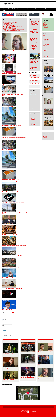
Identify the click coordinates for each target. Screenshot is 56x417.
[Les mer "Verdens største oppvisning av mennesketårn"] (48, 111)
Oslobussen (45, 136)
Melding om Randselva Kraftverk (46, 54)
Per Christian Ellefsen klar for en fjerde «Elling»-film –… (9, 354)
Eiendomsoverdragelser (44, 8)
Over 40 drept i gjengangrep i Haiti (8, 106)
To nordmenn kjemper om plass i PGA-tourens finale (12, 288)
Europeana (44, 50)
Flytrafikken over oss (46, 44)
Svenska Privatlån (45, 27)
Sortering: (3, 323)
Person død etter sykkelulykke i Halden (34, 49)
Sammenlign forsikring (46, 39)
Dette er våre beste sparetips (8, 329)
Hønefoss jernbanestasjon (47, 138)
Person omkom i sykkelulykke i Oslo (33, 46)
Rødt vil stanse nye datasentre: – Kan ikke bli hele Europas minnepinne (48, 75)
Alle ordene (4, 319)
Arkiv (6, 8)
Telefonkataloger (33, 8)
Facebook (31, 96)
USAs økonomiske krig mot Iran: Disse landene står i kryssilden (14, 224)
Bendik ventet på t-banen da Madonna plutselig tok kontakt (34, 81)
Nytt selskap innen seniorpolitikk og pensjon (33, 39)
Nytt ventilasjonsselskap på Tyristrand (34, 51)
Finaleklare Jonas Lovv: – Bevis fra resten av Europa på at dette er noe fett (27, 377)
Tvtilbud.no (44, 35)
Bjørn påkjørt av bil (33, 29)
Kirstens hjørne (32, 106)
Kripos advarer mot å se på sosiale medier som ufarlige (12, 298)
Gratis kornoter (45, 46)
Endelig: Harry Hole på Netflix (8, 379)
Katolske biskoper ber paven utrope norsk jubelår (11, 73)
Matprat (44, 51)
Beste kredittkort (45, 22)
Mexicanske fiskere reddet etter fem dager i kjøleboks (34, 32)
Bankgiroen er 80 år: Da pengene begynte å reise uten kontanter (14, 245)
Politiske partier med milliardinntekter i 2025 (10, 179)
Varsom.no (32, 123)
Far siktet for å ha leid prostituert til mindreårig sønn (34, 35)
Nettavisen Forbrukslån (46, 23)
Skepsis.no (44, 41)
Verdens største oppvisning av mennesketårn (10, 267)
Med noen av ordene (6, 320)
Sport (17, 8)
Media (20, 8)
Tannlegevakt (45, 137)
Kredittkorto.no (45, 24)
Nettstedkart (32, 108)
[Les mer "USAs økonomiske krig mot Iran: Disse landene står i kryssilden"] (48, 68)
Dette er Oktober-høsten (42, 364)
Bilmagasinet (24, 8)
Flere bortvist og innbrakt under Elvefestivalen (33, 27)
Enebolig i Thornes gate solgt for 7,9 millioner (11, 191)
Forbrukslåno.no (45, 25)
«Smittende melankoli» (33, 86)
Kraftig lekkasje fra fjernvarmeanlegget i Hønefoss (11, 125)
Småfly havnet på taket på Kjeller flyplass (34, 62)
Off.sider (9, 8)
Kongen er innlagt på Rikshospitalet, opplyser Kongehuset (34, 43)
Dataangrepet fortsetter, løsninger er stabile (10, 63)
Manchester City (32, 107)
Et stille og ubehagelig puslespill (44, 351)
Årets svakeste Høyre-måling (7, 309)
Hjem (31, 92)
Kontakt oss (31, 93)
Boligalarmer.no (45, 40)
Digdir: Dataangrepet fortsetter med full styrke (11, 84)
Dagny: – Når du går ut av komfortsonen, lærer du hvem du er (27, 364)
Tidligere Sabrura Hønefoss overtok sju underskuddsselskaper (14, 137)
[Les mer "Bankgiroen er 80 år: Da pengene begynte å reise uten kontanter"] (48, 122)
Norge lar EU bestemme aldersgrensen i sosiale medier (12, 277)
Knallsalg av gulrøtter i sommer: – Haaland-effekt (34, 65)
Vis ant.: (3, 325)
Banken (13, 8)
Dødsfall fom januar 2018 (33, 94)
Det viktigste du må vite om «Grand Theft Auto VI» (34, 75)
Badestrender (33, 124)
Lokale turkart (33, 119)
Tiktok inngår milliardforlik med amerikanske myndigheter (13, 202)
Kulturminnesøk (33, 118)
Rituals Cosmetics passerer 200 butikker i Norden (11, 234)
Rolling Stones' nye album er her (27, 352)
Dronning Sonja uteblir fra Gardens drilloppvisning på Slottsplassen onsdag (34, 23)
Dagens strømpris (45, 56)
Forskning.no (45, 49)
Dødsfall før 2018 (32, 95)
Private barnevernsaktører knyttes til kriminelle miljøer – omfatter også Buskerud (48, 97)
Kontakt (28, 8)
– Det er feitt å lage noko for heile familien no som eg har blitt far (35, 83)
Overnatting (32, 120)
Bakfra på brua (33, 59)
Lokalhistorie (5, 10)
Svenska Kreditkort (45, 26)
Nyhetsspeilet (45, 45)
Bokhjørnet (38, 8)
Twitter (31, 97)
